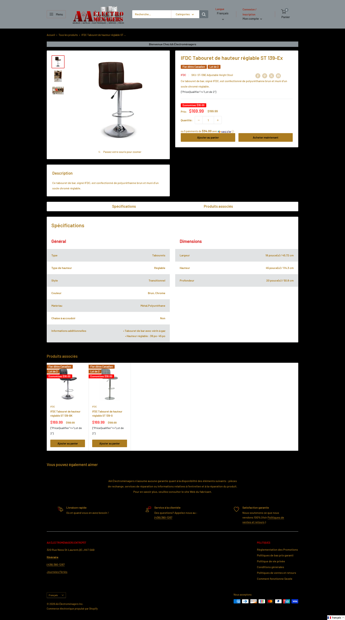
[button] (237, 131)
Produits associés (218, 206)
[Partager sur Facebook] (257, 75)
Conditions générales (270, 567)
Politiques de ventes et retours (276, 572)
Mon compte (251, 18)
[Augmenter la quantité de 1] (218, 120)
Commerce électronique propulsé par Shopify (72, 608)
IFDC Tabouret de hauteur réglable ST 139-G (107, 413)
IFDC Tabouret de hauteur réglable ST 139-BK (65, 413)
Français (53, 595)
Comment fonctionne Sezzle (274, 578)
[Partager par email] (278, 75)
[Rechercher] (203, 14)
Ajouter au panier (208, 137)
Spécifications (124, 206)
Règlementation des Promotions (277, 549)
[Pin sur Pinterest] (264, 75)
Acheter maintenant (265, 137)
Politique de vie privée (271, 561)
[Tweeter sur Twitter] (271, 75)
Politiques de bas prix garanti (275, 555)
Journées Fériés (57, 571)
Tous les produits (68, 34)
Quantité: (187, 120)
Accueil (51, 34)
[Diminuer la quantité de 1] (199, 120)
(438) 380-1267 (163, 517)
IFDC (183, 75)
